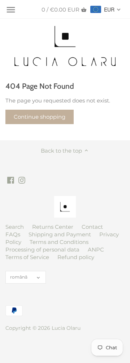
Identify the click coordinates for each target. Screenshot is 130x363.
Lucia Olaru (66, 328)
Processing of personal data (42, 249)
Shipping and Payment (60, 234)
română (18, 277)
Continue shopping (39, 116)
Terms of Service (27, 257)
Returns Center (52, 226)
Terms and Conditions (59, 242)
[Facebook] (10, 179)
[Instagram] (21, 179)
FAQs (12, 234)
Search (14, 226)
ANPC (96, 249)
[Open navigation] (10, 9)
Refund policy (75, 257)
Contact (92, 226)
